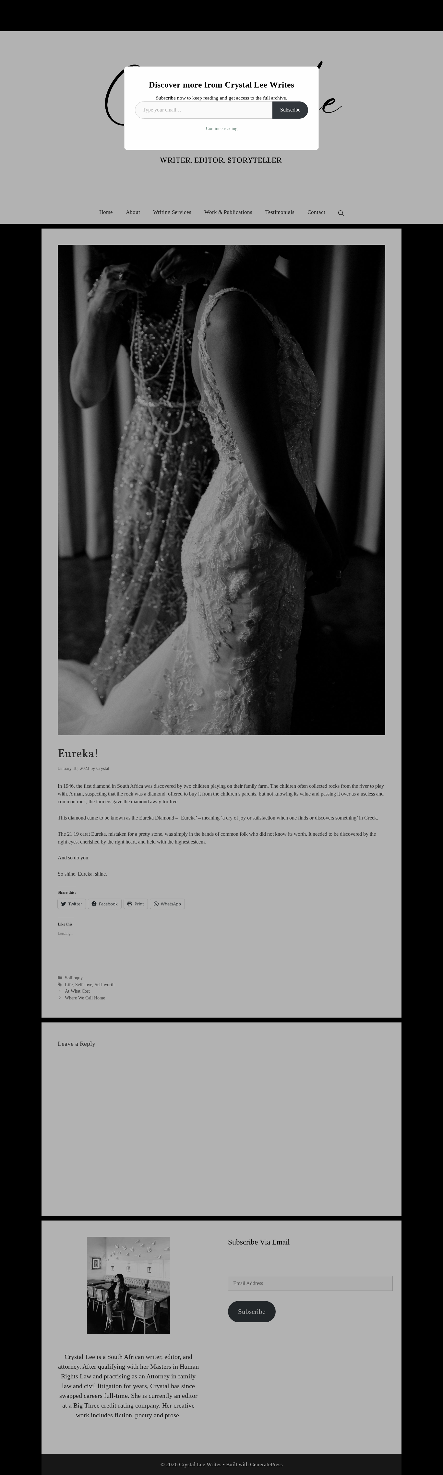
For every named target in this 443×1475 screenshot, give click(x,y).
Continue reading (221, 128)
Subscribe (290, 109)
